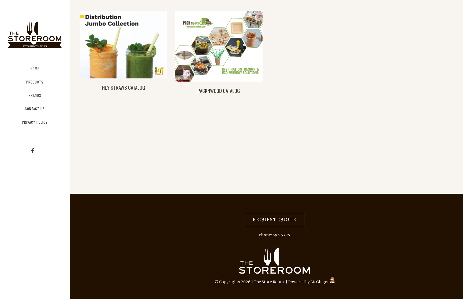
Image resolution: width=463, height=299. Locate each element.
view (123, 45)
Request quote (274, 219)
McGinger (320, 281)
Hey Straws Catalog (123, 87)
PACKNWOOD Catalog (218, 90)
